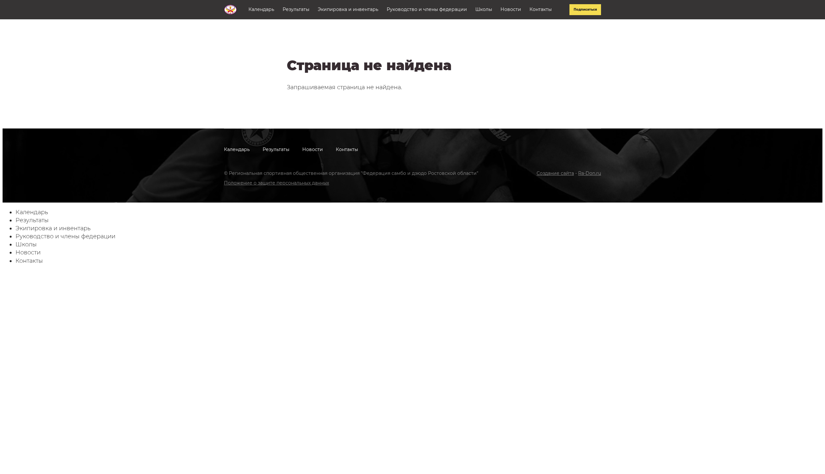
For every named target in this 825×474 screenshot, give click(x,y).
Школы (483, 9)
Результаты (296, 9)
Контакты (540, 9)
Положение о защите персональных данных (276, 183)
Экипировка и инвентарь (348, 9)
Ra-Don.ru (589, 173)
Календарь (261, 9)
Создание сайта (555, 173)
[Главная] (230, 9)
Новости (510, 9)
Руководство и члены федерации (427, 9)
